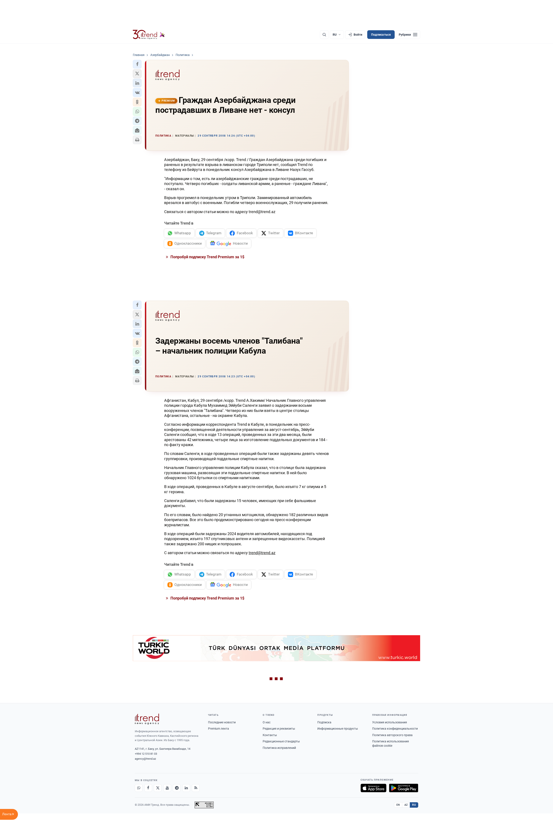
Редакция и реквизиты (279, 728)
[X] (158, 788)
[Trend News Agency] (147, 719)
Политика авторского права (392, 735)
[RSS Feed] (196, 788)
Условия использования (389, 722)
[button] (137, 64)
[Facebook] (148, 788)
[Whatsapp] (139, 788)
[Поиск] (324, 34)
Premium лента (218, 728)
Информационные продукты (337, 728)
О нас (266, 722)
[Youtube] (167, 788)
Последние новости (222, 722)
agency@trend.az (145, 758)
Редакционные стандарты (281, 741)
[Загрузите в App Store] (373, 788)
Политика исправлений (279, 748)
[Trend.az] (149, 34)
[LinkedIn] (186, 788)
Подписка (324, 722)
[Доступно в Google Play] (403, 788)
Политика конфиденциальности (395, 728)
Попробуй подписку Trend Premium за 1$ (207, 257)
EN (398, 804)
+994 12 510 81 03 (146, 753)
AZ (406, 804)
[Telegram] (177, 788)
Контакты (270, 735)
